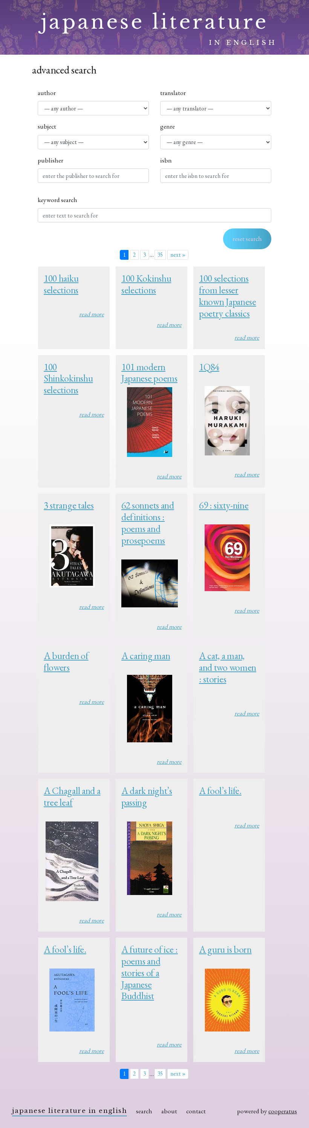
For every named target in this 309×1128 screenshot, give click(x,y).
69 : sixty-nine (223, 505)
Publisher (50, 160)
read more (91, 314)
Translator (173, 93)
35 (160, 255)
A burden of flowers (66, 661)
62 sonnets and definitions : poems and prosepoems (147, 523)
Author (47, 93)
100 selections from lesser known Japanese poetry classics (227, 296)
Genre (167, 126)
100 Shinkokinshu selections (68, 378)
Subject (47, 126)
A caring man (145, 655)
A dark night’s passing (146, 796)
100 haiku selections (61, 284)
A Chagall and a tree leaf (72, 796)
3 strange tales (68, 505)
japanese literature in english (69, 1111)
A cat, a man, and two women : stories (227, 667)
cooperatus (282, 1111)
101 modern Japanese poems (149, 372)
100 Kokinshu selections (146, 284)
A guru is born (225, 949)
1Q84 (209, 366)
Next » (177, 255)
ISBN (166, 160)
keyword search (57, 200)
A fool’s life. (220, 790)
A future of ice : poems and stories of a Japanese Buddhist (149, 972)
